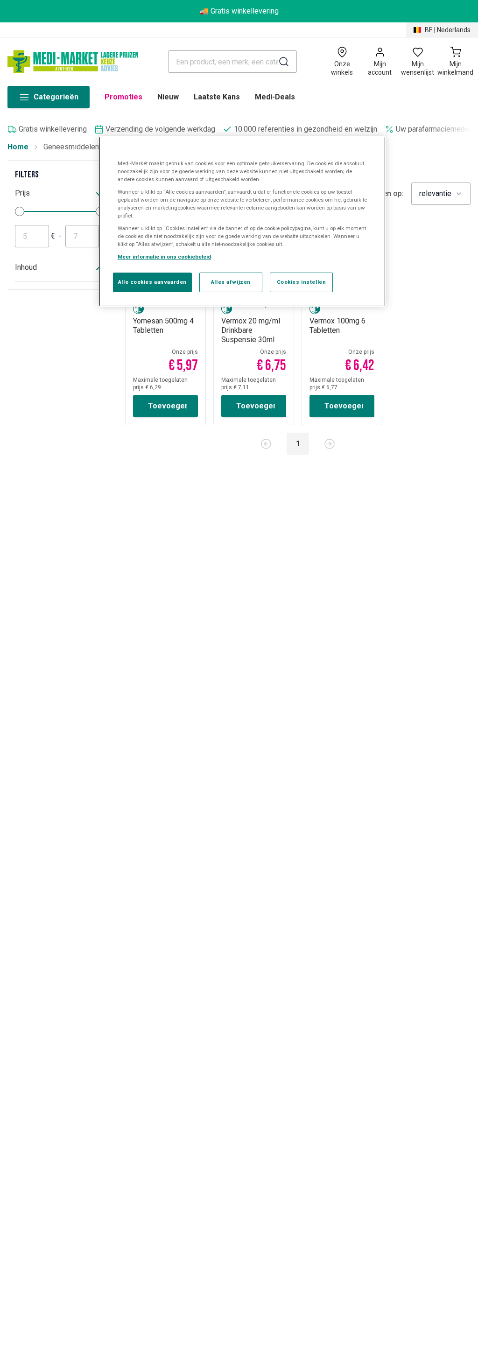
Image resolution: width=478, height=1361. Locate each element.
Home (17, 146)
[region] (242, 221)
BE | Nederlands (448, 30)
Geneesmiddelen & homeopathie (96, 146)
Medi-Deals (275, 96)
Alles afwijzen (231, 282)
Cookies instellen (301, 282)
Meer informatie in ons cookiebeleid (164, 256)
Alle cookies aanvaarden (152, 282)
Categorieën (56, 96)
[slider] (19, 211)
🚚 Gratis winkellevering (239, 11)
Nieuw (168, 96)
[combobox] (441, 193)
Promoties (123, 96)
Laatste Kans (217, 96)
